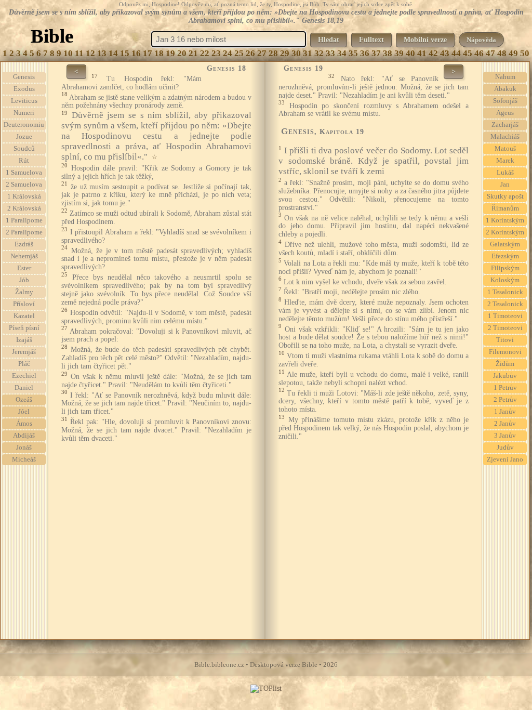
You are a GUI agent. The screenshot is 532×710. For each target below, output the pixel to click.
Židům (505, 363)
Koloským (505, 280)
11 (79, 53)
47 (490, 53)
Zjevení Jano (505, 459)
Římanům (505, 208)
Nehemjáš (24, 256)
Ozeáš (24, 399)
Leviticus (24, 100)
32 (319, 53)
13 (102, 53)
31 (307, 53)
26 (250, 53)
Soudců (24, 148)
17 (147, 53)
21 (193, 53)
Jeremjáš (24, 352)
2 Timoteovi (505, 328)
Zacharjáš (504, 124)
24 (227, 53)
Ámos (24, 423)
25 (239, 53)
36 (364, 53)
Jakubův (505, 375)
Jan (505, 184)
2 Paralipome (24, 232)
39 (399, 53)
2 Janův (505, 423)
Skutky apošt (505, 196)
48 (502, 53)
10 (68, 53)
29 (284, 53)
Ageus (505, 112)
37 (376, 53)
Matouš (505, 148)
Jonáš (24, 447)
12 (90, 53)
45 (467, 53)
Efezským (505, 256)
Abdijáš (24, 435)
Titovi (505, 340)
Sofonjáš (505, 100)
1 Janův (505, 411)
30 (296, 53)
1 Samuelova (24, 172)
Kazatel (24, 316)
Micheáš (24, 459)
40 (410, 53)
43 (444, 53)
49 (513, 53)
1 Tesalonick (505, 292)
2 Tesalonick (505, 304)
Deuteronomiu (24, 124)
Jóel (24, 411)
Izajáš (24, 340)
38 (387, 53)
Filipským (505, 268)
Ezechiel (24, 375)
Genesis (24, 77)
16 (136, 53)
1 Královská (24, 196)
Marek (505, 160)
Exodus (24, 89)
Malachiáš (505, 136)
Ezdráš (24, 244)
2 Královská (24, 208)
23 (216, 53)
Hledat (328, 40)
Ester (24, 268)
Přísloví (24, 304)
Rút (24, 160)
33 (330, 53)
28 (273, 53)
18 (159, 53)
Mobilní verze (425, 40)
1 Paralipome (24, 220)
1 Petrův (505, 387)
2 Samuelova (24, 184)
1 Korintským (505, 220)
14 (113, 53)
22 (204, 53)
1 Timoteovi (505, 316)
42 (433, 53)
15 (124, 53)
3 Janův (505, 435)
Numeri (24, 112)
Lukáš (505, 172)
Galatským (505, 244)
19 (170, 53)
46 (479, 53)
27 (262, 53)
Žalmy (24, 292)
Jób (24, 280)
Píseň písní (24, 328)
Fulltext (371, 40)
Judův (505, 447)
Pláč (24, 363)
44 (456, 53)
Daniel (24, 387)
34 (342, 53)
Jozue (24, 136)
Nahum (505, 77)
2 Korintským (505, 232)
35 (353, 53)
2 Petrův (505, 399)
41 (422, 53)
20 (182, 53)
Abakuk (505, 89)
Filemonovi (505, 352)
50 (524, 53)
